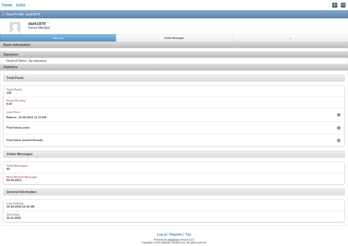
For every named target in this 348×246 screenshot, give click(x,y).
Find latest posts (18, 127)
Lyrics (20, 4)
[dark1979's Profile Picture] (15, 32)
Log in (162, 234)
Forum (7, 4)
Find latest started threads (24, 140)
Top (188, 234)
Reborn (11, 117)
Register (176, 234)
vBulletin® (173, 239)
